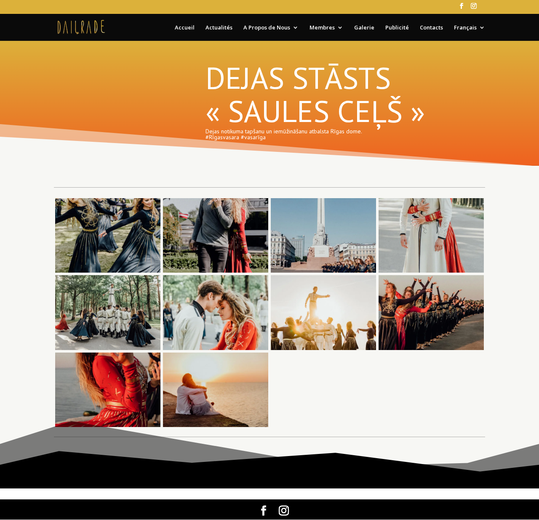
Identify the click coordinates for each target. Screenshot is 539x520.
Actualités (218, 27)
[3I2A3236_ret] (215, 350)
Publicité (397, 27)
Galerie (364, 27)
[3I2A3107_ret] (431, 272)
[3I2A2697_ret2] (323, 272)
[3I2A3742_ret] (215, 427)
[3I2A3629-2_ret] (107, 427)
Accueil (185, 27)
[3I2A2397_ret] (107, 272)
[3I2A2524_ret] (215, 272)
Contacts (431, 27)
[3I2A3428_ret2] (323, 350)
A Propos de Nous (266, 27)
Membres (322, 27)
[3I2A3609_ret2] (431, 350)
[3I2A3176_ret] (107, 350)
